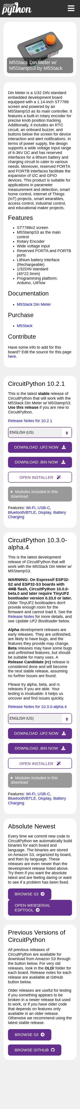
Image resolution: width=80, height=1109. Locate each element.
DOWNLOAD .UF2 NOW (37, 447)
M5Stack (53, 68)
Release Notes (21, 616)
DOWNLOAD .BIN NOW (37, 462)
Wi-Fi (30, 508)
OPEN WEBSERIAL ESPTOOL (32, 907)
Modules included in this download (34, 494)
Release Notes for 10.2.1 (30, 421)
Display (44, 512)
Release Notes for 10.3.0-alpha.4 (37, 706)
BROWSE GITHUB (32, 1050)
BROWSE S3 (26, 894)
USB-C (44, 508)
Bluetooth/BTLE (22, 512)
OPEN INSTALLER (36, 477)
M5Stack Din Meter (34, 304)
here (12, 356)
